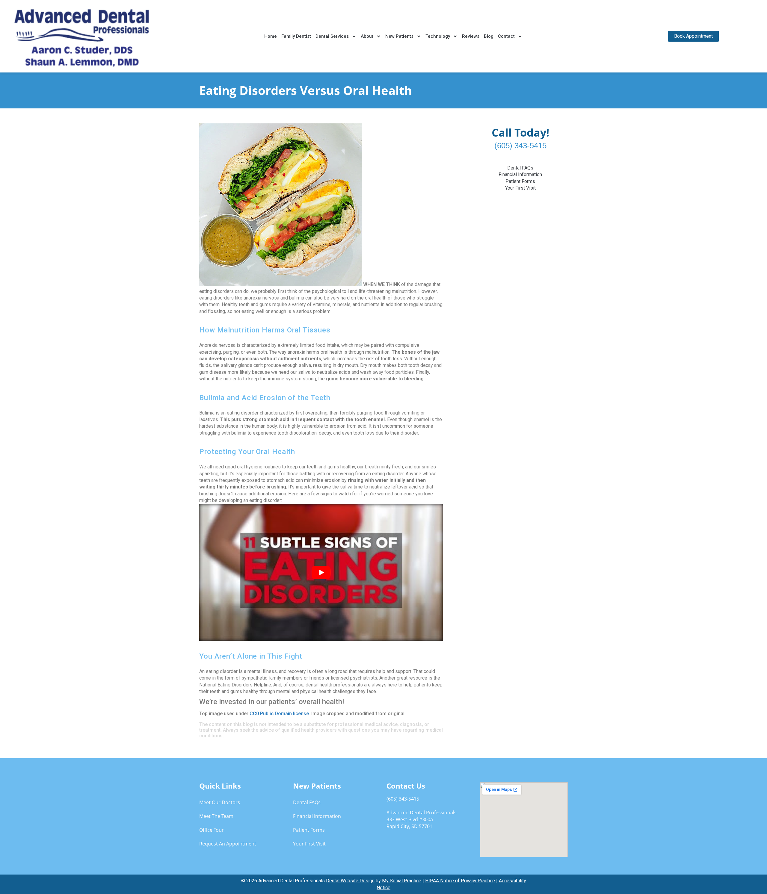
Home (270, 36)
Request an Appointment (227, 843)
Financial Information (520, 174)
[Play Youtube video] (321, 572)
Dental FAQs (520, 168)
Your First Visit (520, 188)
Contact (506, 36)
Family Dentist (296, 36)
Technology (437, 36)
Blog (488, 36)
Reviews (470, 36)
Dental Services (332, 36)
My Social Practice (401, 881)
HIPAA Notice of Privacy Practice (460, 881)
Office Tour (211, 830)
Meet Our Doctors (219, 802)
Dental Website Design (350, 881)
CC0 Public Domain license (279, 713)
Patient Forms (520, 181)
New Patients (399, 36)
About (367, 36)
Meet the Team (216, 816)
